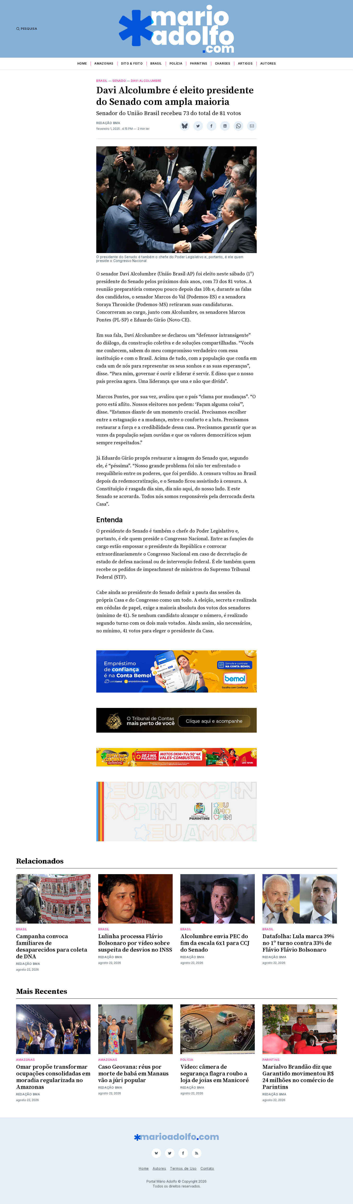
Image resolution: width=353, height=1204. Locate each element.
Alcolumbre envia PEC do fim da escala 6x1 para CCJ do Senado (215, 943)
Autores (268, 63)
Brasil (156, 63)
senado (119, 81)
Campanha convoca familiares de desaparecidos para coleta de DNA (51, 946)
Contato (207, 1168)
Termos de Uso (183, 1168)
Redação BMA (108, 123)
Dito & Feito (132, 63)
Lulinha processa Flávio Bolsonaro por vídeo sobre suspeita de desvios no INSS (135, 943)
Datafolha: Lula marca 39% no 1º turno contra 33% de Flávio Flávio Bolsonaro (298, 943)
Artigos (245, 63)
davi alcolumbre (146, 81)
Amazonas (103, 63)
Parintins (198, 63)
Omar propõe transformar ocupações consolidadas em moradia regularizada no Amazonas (53, 1077)
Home (82, 63)
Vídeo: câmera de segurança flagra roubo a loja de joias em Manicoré (214, 1073)
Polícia (176, 63)
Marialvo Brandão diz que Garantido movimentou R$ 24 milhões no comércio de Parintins (298, 1077)
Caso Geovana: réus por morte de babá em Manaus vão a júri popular (133, 1073)
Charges (222, 63)
